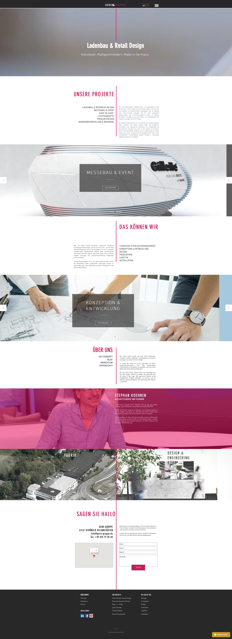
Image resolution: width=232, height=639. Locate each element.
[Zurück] (3, 180)
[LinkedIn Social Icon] (82, 616)
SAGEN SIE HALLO (96, 514)
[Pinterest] (91, 616)
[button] (157, 6)
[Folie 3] (113, 336)
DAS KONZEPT (106, 356)
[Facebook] (87, 616)
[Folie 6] (118, 336)
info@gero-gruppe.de (102, 533)
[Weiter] (228, 180)
